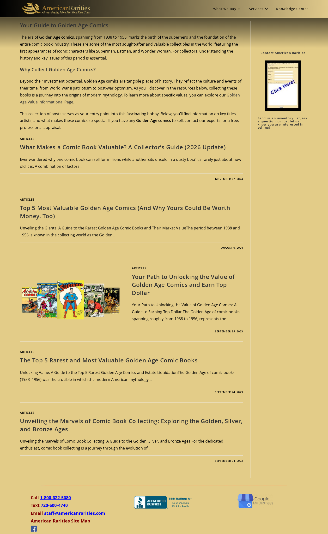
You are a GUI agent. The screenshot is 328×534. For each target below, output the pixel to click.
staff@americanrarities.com (74, 513)
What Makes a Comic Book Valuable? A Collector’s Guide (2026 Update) (123, 147)
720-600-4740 (54, 505)
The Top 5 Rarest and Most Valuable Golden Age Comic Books (109, 360)
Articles (27, 139)
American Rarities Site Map (60, 521)
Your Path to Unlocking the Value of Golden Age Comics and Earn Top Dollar (183, 285)
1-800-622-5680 (55, 497)
